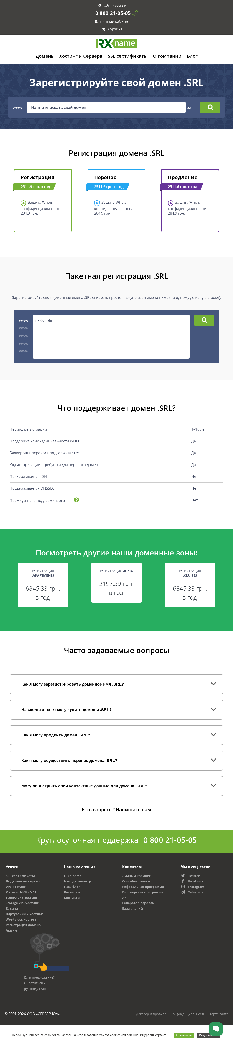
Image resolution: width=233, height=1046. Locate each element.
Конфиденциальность (188, 1014)
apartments (43, 575)
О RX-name (72, 876)
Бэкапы (12, 908)
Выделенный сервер (23, 881)
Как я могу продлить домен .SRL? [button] (55, 735)
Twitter (194, 876)
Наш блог (72, 887)
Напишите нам (133, 809)
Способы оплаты (136, 881)
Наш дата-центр (77, 881)
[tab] (116, 684)
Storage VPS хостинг (22, 903)
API (125, 897)
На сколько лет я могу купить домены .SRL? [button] (66, 709)
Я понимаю (184, 1035)
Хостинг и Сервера (80, 56)
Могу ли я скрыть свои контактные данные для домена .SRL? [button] (84, 786)
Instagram (196, 887)
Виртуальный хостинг (24, 914)
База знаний (132, 908)
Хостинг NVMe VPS (21, 892)
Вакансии (72, 892)
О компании (167, 56)
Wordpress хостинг (21, 919)
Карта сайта (218, 1014)
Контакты (72, 897)
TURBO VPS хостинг (22, 897)
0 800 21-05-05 (113, 13)
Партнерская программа (142, 892)
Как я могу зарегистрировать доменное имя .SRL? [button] (72, 684)
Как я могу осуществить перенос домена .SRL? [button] (69, 760)
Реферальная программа (143, 887)
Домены (45, 56)
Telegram (195, 892)
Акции (11, 930)
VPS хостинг (16, 887)
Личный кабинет (114, 21)
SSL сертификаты (127, 56)
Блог (192, 56)
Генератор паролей (138, 903)
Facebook (195, 881)
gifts (128, 570)
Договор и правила (151, 1014)
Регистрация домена (23, 925)
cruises (190, 575)
